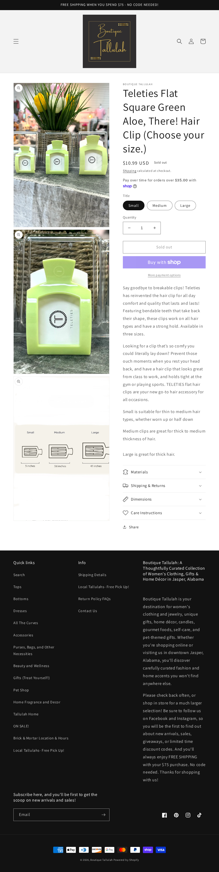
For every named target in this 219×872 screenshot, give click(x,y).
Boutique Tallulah (101, 860)
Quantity (129, 217)
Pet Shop (21, 690)
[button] (16, 41)
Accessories (23, 635)
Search (19, 574)
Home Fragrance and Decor (36, 702)
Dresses (20, 610)
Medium (159, 205)
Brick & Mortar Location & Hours (41, 738)
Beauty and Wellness (31, 665)
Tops (17, 586)
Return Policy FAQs (94, 598)
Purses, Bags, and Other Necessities (33, 650)
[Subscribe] (103, 814)
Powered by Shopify (126, 860)
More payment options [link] (164, 275)
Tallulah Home (26, 714)
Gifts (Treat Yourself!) (31, 677)
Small (133, 205)
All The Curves (25, 622)
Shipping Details (92, 574)
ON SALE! (21, 726)
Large (185, 205)
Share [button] (134, 527)
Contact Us (87, 610)
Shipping (129, 171)
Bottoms (20, 598)
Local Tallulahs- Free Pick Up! (38, 750)
